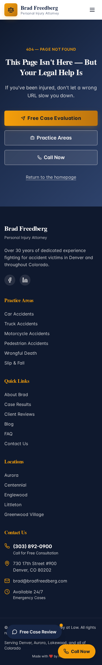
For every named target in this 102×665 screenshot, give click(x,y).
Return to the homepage (51, 177)
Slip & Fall (14, 363)
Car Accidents (19, 314)
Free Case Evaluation (54, 118)
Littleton (12, 504)
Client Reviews (19, 414)
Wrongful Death (20, 353)
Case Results (17, 404)
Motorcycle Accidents (27, 333)
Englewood (15, 494)
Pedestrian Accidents (26, 343)
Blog (9, 424)
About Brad (16, 394)
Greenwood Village (24, 514)
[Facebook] (9, 280)
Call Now (54, 157)
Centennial (15, 485)
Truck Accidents (21, 323)
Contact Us (16, 443)
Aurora (11, 475)
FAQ (8, 433)
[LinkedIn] (25, 280)
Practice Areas (54, 138)
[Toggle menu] (92, 9)
